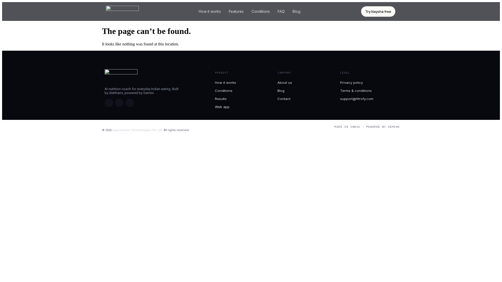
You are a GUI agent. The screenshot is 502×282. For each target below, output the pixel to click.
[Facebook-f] (109, 103)
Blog (296, 11)
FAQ (281, 11)
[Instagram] (119, 103)
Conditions (261, 11)
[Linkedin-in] (130, 103)
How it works (210, 11)
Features (236, 11)
